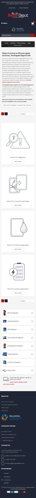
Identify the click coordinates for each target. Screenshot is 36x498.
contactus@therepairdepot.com (14, 463)
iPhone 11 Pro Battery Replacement (18, 289)
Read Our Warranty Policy (8, 434)
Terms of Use (30, 487)
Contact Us (4, 410)
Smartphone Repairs (15, 346)
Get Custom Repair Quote (19, 382)
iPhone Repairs (12, 313)
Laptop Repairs (13, 321)
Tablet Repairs (12, 354)
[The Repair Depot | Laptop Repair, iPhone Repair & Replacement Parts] (18, 15)
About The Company (7, 402)
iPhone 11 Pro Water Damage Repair (18, 245)
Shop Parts (11, 370)
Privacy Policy (14, 489)
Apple (29, 43)
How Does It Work (6, 431)
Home (6, 43)
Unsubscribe (22, 489)
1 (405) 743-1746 (10, 459)
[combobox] (18, 35)
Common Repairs (14, 362)
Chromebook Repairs (15, 338)
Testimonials (5, 408)
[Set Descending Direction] (33, 114)
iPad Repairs (12, 329)
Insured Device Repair (7, 437)
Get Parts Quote (9, 384)
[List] (6, 113)
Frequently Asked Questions (9, 405)
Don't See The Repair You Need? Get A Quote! (17, 105)
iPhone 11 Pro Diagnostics (18, 157)
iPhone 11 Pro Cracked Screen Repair (18, 201)
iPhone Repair (21, 43)
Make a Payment (24, 8)
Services (12, 43)
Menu (5, 23)
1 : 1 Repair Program (7, 440)
